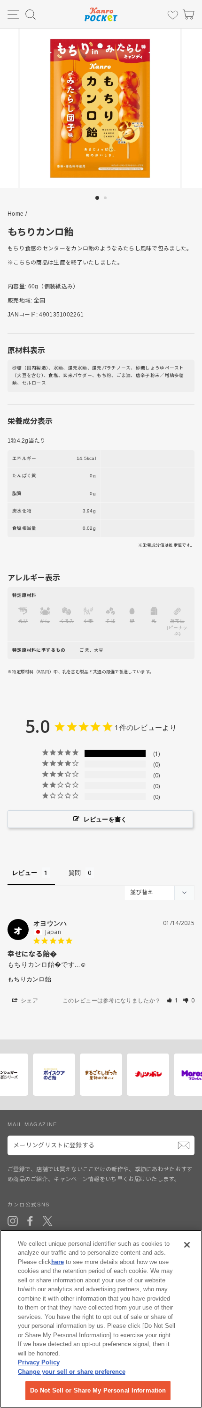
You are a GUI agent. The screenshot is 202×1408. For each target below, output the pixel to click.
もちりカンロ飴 (29, 979)
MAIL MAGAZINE (32, 1124)
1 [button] (97, 198)
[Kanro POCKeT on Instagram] (13, 1221)
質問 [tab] (75, 872)
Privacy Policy (39, 1362)
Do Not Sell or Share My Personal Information (98, 1390)
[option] (101, 108)
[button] (172, 1000)
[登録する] (184, 1145)
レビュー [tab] (24, 872)
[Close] (187, 1245)
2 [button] (106, 198)
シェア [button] (28, 1000)
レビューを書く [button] (105, 819)
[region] (101, 1319)
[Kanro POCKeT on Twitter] (47, 1221)
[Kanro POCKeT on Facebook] (30, 1221)
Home (15, 214)
